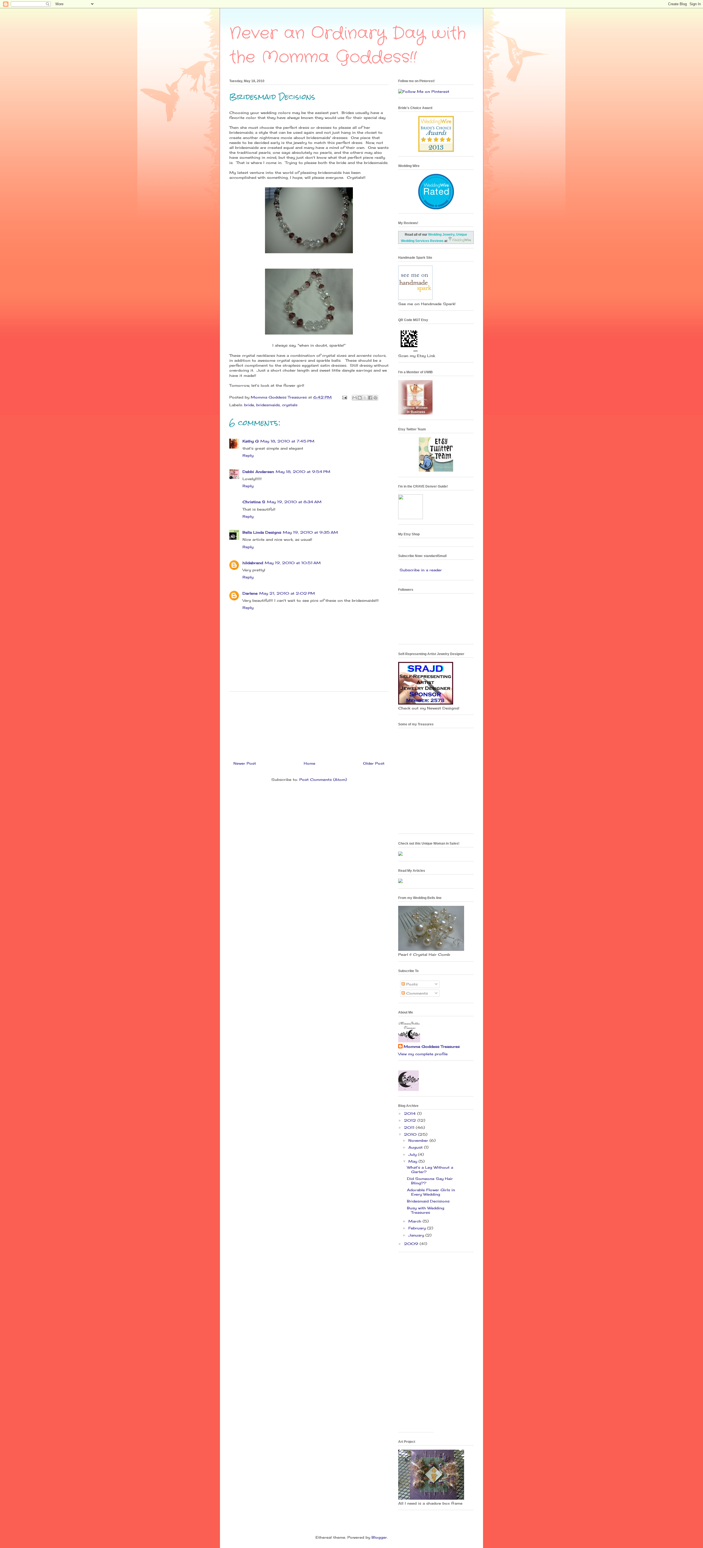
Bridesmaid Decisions (428, 1201)
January (416, 1235)
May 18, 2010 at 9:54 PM (303, 471)
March (415, 1221)
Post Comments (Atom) (323, 779)
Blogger (379, 1537)
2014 (410, 1113)
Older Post (373, 763)
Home (309, 763)
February (417, 1228)
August (416, 1147)
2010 (411, 1134)
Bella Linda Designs (261, 532)
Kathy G (250, 441)
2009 (412, 1243)
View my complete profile (423, 1054)
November (418, 1140)
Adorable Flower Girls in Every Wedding (431, 1192)
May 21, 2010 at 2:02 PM (287, 593)
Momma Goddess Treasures (432, 1046)
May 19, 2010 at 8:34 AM (294, 502)
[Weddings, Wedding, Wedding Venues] (436, 181)
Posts (411, 984)
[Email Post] (344, 397)
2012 (410, 1120)
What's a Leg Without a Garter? (430, 1169)
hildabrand (252, 563)
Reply (247, 455)
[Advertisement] (309, 724)
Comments (416, 993)
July (413, 1154)
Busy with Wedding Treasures (425, 1210)
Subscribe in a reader (421, 570)
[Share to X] (365, 397)
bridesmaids (268, 405)
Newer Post (244, 763)
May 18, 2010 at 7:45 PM (287, 441)
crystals (289, 405)
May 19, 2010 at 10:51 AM (293, 563)
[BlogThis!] (359, 397)
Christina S (253, 502)
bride (249, 405)
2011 (410, 1127)
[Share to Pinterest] (375, 397)
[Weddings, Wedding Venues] (436, 120)
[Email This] (354, 397)
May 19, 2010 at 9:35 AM (310, 532)
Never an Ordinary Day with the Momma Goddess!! (347, 45)
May (413, 1161)
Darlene (250, 593)
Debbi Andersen (258, 471)
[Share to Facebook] (370, 397)
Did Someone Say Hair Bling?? (430, 1180)
